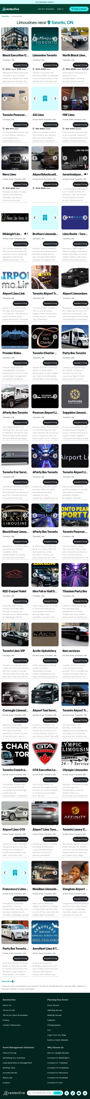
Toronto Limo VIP (14, 651)
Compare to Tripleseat (57, 1063)
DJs (49, 1030)
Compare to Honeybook (58, 1068)
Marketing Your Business (14, 1058)
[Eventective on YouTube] (79, 1093)
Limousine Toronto (45, 55)
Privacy (6, 1020)
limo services (71, 651)
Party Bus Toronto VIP (17, 948)
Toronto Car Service (16, 472)
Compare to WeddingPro (58, 1058)
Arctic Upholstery (44, 651)
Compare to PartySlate (57, 1078)
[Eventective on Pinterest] (66, 1093)
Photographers (54, 1025)
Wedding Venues (54, 1010)
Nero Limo (9, 174)
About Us (7, 1005)
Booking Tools (9, 1068)
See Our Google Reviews (58, 1053)
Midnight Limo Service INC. (21, 234)
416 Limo (38, 115)
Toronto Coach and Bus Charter (24, 770)
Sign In (60, 9)
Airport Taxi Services (46, 710)
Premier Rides (12, 353)
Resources (7, 1078)
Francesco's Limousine (18, 889)
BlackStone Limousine (17, 531)
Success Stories (10, 1073)
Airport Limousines (75, 293)
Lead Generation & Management (17, 1063)
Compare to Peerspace (57, 1073)
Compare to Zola (54, 1083)
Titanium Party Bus (75, 591)
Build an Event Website (57, 1040)
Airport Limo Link (14, 293)
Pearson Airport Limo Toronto (52, 412)
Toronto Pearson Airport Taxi (22, 115)
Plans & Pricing (9, 1053)
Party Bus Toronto (74, 353)
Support (6, 1083)
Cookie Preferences (11, 1025)
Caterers (51, 1020)
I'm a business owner (44, 2)
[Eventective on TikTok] (73, 1093)
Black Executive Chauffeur (20, 55)
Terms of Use (9, 1010)
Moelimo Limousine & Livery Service (56, 889)
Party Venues (53, 1005)
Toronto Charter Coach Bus (51, 353)
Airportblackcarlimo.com (49, 174)
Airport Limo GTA (14, 829)
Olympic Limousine (75, 770)
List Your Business (46, 9)
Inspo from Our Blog (56, 1035)
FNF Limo (69, 115)
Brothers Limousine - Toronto (51, 234)
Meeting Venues (54, 1015)
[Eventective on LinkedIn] (85, 1093)
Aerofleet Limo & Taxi (47, 948)
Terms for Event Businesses (15, 1015)
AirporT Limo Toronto (46, 829)
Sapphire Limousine (76, 412)
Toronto (5, 16)
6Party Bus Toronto (15, 412)
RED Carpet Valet (14, 591)
